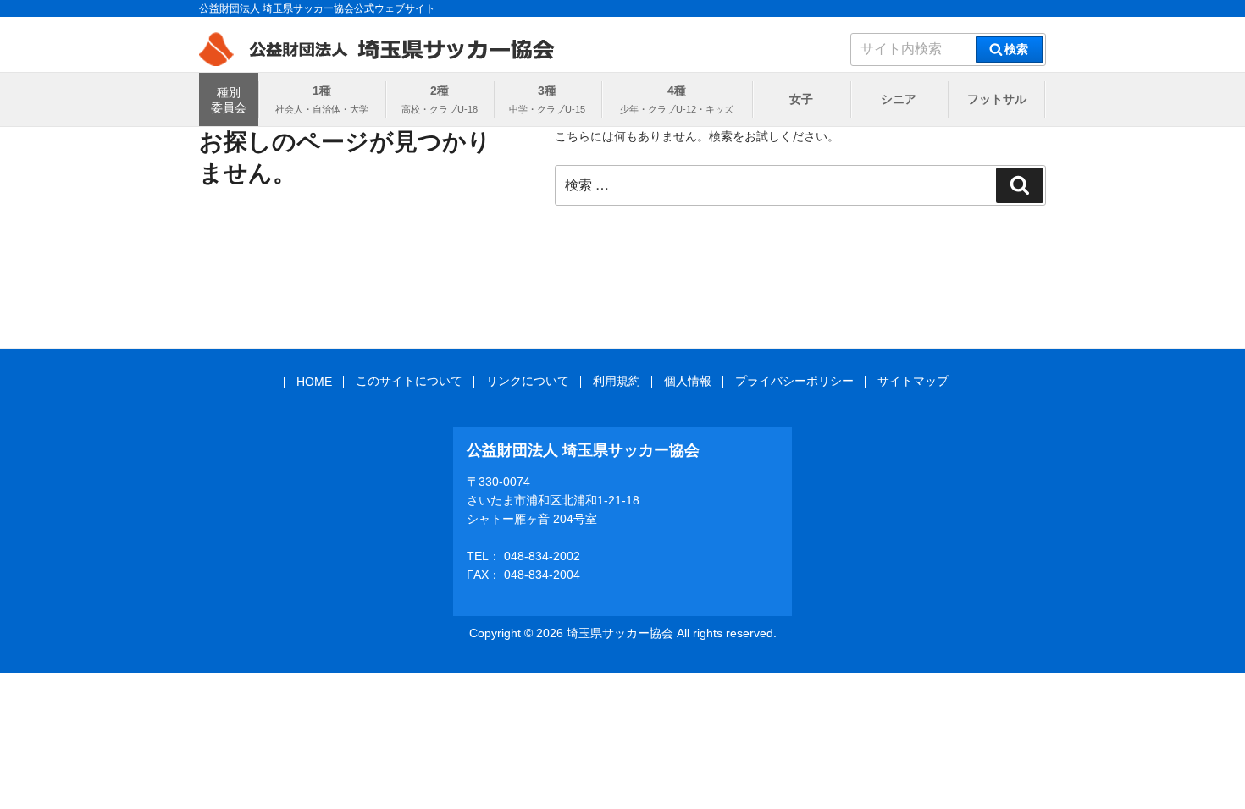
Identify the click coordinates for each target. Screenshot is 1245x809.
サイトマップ (913, 381)
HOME (314, 381)
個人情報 (687, 381)
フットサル (996, 99)
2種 (439, 90)
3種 (547, 90)
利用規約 (616, 381)
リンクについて (527, 381)
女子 (801, 99)
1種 (322, 90)
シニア (898, 99)
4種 (676, 90)
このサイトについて (409, 381)
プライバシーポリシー (794, 381)
